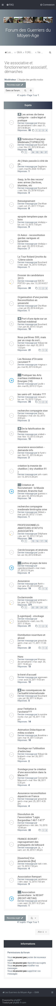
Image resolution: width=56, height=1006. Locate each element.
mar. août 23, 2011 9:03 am (32, 680)
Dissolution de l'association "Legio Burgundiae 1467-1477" (31, 817)
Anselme (42, 735)
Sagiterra (42, 166)
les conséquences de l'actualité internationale (31, 692)
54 (33, 152)
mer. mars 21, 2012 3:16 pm (31, 569)
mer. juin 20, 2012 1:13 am (30, 514)
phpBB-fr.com (19, 1002)
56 (41, 152)
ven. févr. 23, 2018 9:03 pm (31, 190)
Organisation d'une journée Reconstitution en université (33, 300)
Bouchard (42, 145)
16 (37, 541)
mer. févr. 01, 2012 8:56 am (32, 147)
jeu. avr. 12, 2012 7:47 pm (31, 536)
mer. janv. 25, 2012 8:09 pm (30, 586)
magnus (42, 364)
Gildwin (41, 512)
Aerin (40, 584)
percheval (42, 901)
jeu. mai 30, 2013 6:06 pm (30, 367)
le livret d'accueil (27, 674)
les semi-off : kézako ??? (32, 394)
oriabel (41, 434)
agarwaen (42, 677)
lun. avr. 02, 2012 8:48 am (29, 555)
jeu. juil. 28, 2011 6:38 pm (30, 698)
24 (41, 607)
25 (46, 607)
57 (46, 152)
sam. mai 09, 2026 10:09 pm (32, 169)
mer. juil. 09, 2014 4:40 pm (31, 308)
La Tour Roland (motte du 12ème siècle (32, 258)
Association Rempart (29, 876)
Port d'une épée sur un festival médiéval (32, 320)
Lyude (40, 384)
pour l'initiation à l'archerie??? (27, 710)
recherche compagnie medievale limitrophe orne (32, 508)
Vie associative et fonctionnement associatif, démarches (25, 67)
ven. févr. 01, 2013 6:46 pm (30, 455)
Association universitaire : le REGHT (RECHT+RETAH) (31, 895)
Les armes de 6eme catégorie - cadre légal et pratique (32, 117)
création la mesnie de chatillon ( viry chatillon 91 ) (32, 468)
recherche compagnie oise (32, 410)
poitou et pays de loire (34, 563)
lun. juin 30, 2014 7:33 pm (31, 327)
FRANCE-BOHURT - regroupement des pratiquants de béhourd (31, 841)
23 (37, 607)
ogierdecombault (26, 568)
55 (37, 152)
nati (39, 864)
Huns (20, 656)
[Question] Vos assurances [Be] (27, 860)
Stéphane (42, 534)
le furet (41, 453)
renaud (41, 397)
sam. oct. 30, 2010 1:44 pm (30, 850)
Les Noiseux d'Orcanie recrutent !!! (30, 360)
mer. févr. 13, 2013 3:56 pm (30, 436)
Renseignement (26, 200)
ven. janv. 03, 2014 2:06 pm (30, 496)
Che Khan (42, 203)
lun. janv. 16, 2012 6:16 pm (30, 602)
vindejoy (42, 222)
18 (46, 541)
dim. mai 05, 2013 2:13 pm (30, 386)
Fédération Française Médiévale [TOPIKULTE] (31, 141)
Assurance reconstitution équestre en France (32, 795)
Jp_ (39, 847)
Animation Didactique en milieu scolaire (31, 731)
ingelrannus (23, 825)
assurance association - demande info (31, 449)
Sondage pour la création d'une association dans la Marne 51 (32, 772)
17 (41, 541)
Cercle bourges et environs (33, 549)
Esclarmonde (25, 597)
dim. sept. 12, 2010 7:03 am (32, 882)
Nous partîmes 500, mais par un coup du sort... (32, 339)
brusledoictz (23, 621)
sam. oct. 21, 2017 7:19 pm (31, 206)
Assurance (24, 581)
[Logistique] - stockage (31, 616)
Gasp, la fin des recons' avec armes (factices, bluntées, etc (31, 182)
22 (33, 607)
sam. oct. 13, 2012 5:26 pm (33, 475)
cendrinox (42, 879)
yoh (39, 474)
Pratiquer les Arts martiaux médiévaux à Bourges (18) (30, 378)
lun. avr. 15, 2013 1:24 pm (29, 399)
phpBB (17, 1000)
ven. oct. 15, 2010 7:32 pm (32, 865)
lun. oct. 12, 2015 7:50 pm (29, 224)
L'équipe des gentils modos (30, 79)
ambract (42, 600)
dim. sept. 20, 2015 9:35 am (30, 246)
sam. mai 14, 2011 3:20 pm (30, 738)
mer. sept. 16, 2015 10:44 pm (32, 265)
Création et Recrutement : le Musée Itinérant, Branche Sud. (31, 487)
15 (33, 541)
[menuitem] (10, 5)
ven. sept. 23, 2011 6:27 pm (32, 903)
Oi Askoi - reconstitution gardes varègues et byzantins (31, 238)
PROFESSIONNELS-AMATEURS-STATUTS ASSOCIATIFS (30, 528)
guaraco (42, 493)
